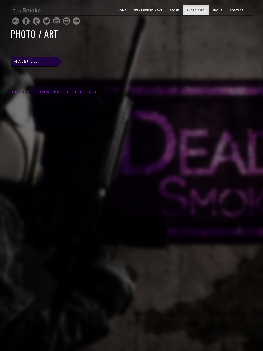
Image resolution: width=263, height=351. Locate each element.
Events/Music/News (148, 10)
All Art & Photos (25, 61)
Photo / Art (195, 10)
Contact (236, 10)
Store (174, 10)
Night (31, 11)
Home (122, 10)
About (217, 10)
